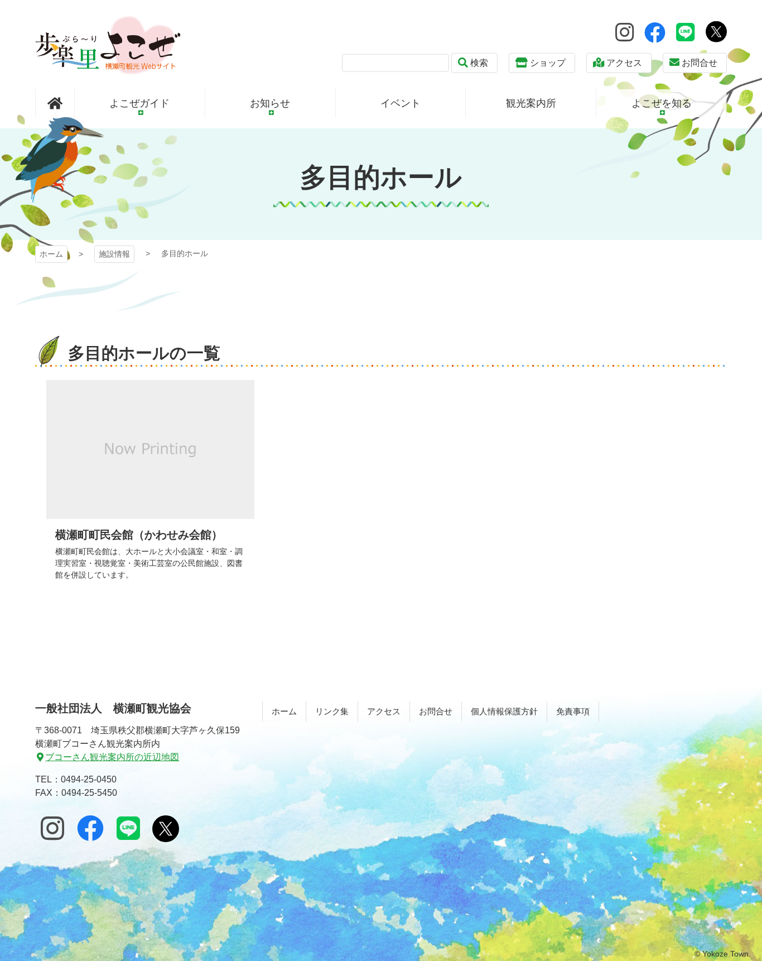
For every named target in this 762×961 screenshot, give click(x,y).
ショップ (548, 63)
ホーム (51, 253)
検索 (479, 63)
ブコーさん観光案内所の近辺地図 (112, 757)
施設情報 (114, 253)
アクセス (624, 63)
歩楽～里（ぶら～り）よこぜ (108, 45)
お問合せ (699, 63)
